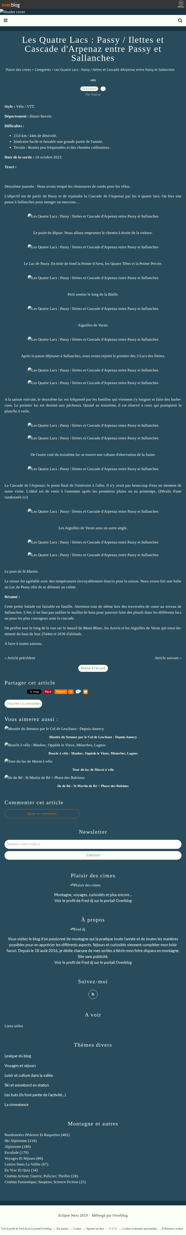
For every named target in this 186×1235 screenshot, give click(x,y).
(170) (17, 1152)
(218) (21, 1141)
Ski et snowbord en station (27, 1085)
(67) (26, 1164)
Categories (43, 69)
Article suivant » (168, 658)
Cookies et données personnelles (139, 1228)
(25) (45, 1182)
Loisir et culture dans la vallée (29, 1075)
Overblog (120, 1215)
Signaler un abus (95, 1228)
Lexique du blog (18, 1056)
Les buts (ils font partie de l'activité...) (35, 1095)
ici (24, 497)
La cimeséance (17, 1105)
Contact (77, 1228)
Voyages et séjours (20, 1066)
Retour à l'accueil (93, 668)
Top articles (62, 1228)
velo (93, 80)
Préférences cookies (172, 1228)
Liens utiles (14, 1026)
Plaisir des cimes (18, 69)
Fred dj (87, 901)
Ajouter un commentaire (42, 813)
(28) (41, 1176)
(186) (18, 1146)
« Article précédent (20, 658)
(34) (21, 1170)
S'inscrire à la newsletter (23, 703)
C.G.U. (113, 1228)
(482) (37, 1135)
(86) (24, 1158)
